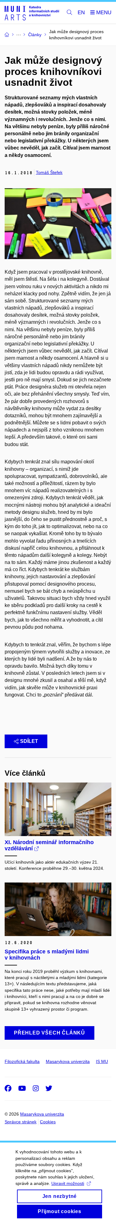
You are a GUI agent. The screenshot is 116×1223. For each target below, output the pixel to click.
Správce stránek (21, 1121)
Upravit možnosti (67, 1183)
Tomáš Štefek (49, 172)
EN (81, 12)
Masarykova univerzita (68, 1061)
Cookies (48, 1121)
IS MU (102, 1061)
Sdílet (29, 741)
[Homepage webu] (32, 12)
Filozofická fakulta (22, 1061)
